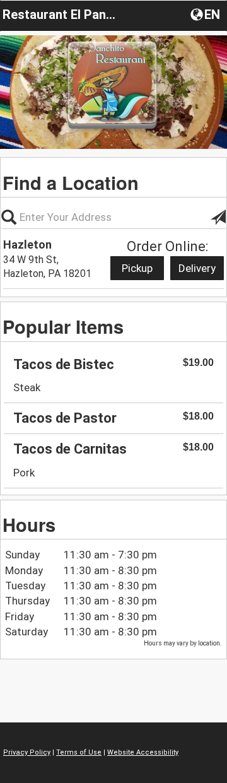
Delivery (197, 268)
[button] (206, 14)
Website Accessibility (142, 752)
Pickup (137, 268)
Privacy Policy (26, 752)
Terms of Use (79, 752)
